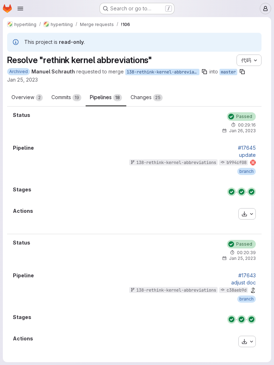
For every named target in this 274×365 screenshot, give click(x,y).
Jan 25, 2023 (22, 80)
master (228, 72)
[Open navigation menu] (20, 8)
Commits (65, 97)
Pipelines (105, 97)
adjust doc (243, 283)
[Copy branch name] (204, 71)
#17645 (247, 148)
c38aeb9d (237, 290)
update (247, 155)
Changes (146, 97)
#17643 (247, 275)
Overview (26, 97)
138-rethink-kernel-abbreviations (163, 72)
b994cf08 (237, 162)
